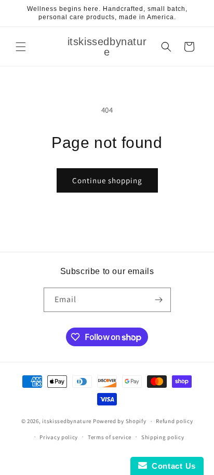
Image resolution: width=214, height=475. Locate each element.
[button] (20, 46)
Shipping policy (162, 437)
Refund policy (174, 421)
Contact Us (171, 466)
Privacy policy (58, 437)
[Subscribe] (159, 300)
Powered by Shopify (119, 421)
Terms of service (109, 437)
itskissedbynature (66, 421)
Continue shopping (107, 180)
